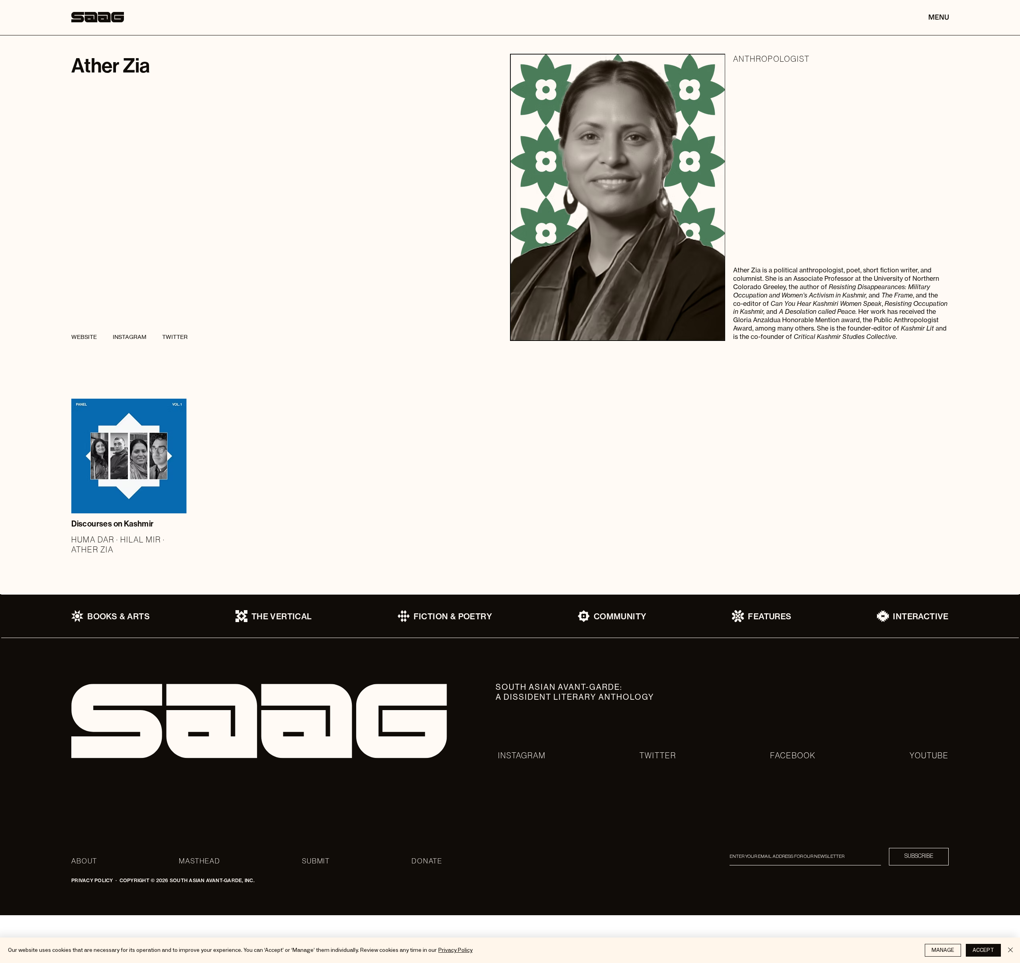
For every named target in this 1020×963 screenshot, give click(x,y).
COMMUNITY (620, 616)
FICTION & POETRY (453, 616)
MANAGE (943, 950)
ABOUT (84, 860)
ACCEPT (983, 950)
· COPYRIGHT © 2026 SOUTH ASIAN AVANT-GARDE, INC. (184, 880)
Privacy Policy (455, 950)
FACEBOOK (793, 755)
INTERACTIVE (920, 616)
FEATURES (769, 616)
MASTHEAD (199, 860)
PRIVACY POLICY (92, 880)
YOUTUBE (929, 755)
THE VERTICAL (281, 616)
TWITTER (657, 755)
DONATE (427, 860)
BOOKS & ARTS (118, 616)
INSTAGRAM (522, 755)
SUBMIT (316, 860)
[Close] (1010, 950)
